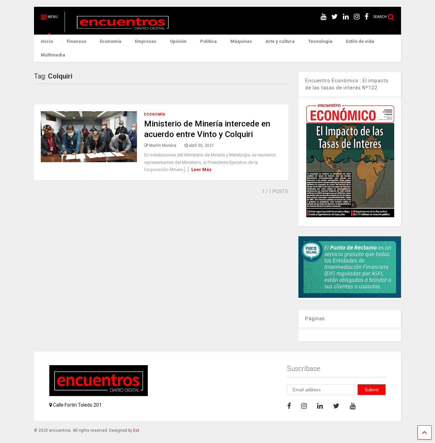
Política (208, 41)
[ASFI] (349, 296)
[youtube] (323, 16)
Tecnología (320, 41)
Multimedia (53, 54)
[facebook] (366, 16)
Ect (136, 430)
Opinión (178, 41)
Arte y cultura (280, 41)
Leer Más (201, 169)
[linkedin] (346, 16)
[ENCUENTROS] (119, 29)
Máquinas (241, 41)
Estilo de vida (360, 41)
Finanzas (76, 41)
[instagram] (357, 16)
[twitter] (334, 16)
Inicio (47, 41)
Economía (110, 41)
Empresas (145, 41)
